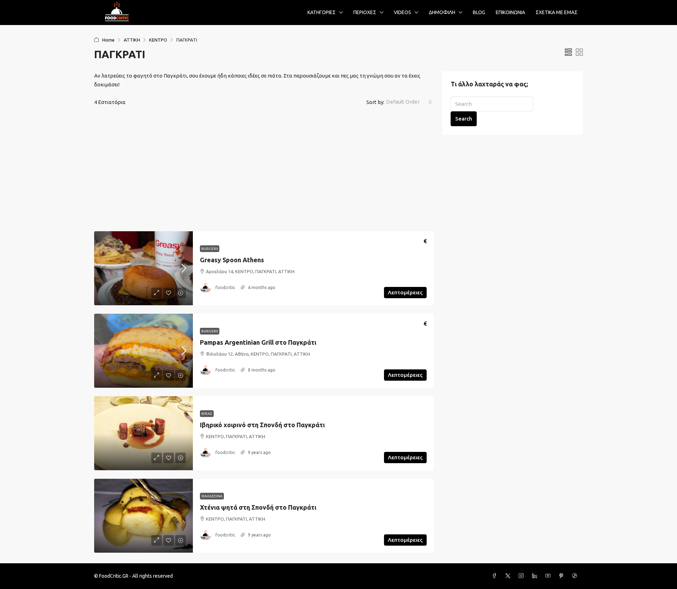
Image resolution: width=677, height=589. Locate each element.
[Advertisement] (264, 170)
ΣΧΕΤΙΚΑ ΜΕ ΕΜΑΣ (557, 12)
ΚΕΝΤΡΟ (158, 39)
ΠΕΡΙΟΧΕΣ (364, 12)
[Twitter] (509, 576)
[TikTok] (576, 576)
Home (108, 39)
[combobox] (409, 101)
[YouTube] (549, 576)
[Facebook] (496, 576)
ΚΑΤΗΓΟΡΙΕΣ (321, 12)
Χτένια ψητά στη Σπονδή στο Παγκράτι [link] (258, 507)
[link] (143, 268)
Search (463, 119)
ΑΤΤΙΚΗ (132, 39)
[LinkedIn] (536, 576)
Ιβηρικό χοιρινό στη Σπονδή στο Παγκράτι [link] (262, 424)
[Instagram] (522, 576)
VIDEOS (402, 12)
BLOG (479, 12)
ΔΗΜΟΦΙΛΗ (442, 12)
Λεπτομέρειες (405, 292)
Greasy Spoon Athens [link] (232, 259)
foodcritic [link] (225, 287)
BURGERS (209, 249)
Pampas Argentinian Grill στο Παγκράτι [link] (258, 342)
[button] (568, 52)
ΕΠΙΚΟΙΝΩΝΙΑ (510, 12)
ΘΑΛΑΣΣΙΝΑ (211, 496)
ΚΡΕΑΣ (206, 414)
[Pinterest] (563, 576)
